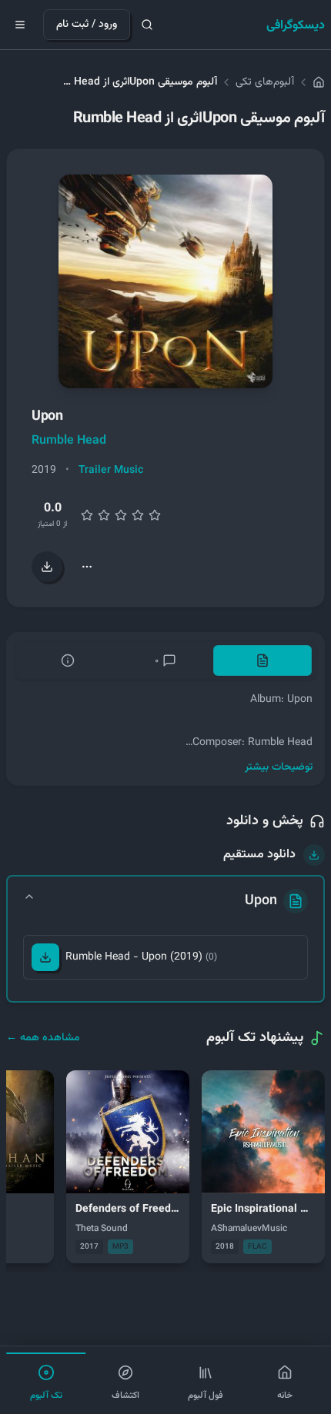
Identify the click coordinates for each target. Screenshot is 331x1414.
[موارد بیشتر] (87, 566)
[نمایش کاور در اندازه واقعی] (165, 281)
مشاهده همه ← (43, 1038)
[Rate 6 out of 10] (121, 515)
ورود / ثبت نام (86, 24)
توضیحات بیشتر (279, 767)
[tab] (262, 660)
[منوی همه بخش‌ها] (20, 24)
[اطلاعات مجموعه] (67, 660)
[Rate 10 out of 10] (154, 515)
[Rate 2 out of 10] (87, 515)
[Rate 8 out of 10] (137, 515)
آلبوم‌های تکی (265, 82)
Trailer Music (111, 470)
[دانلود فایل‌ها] (47, 566)
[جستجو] (147, 24)
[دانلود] (45, 957)
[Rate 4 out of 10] (104, 515)
